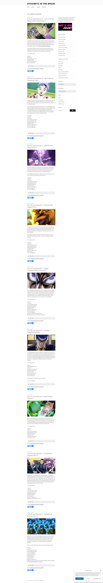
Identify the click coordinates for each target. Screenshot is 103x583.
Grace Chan (60, 69)
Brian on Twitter (61, 51)
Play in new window (35, 68)
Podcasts (44, 6)
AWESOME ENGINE (61, 53)
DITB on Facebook (61, 45)
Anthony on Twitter (61, 49)
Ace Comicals (60, 63)
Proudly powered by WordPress (38, 580)
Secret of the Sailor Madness (63, 71)
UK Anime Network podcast (44, 46)
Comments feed (61, 101)
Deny (88, 578)
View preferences (97, 578)
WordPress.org (61, 103)
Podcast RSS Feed (61, 37)
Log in (59, 97)
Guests (32, 6)
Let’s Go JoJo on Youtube (62, 47)
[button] (100, 570)
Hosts (28, 6)
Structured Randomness (62, 73)
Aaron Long (60, 61)
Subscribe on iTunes (61, 39)
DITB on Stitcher (61, 41)
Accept (79, 578)
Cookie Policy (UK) (61, 55)
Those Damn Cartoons (62, 75)
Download (41, 68)
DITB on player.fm (61, 43)
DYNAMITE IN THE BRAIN (41, 4)
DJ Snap (59, 67)
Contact (38, 6)
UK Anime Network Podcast (63, 77)
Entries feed (60, 99)
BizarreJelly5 (60, 65)
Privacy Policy (29, 580)
